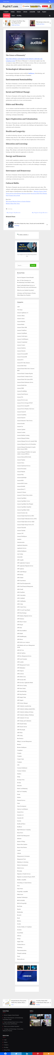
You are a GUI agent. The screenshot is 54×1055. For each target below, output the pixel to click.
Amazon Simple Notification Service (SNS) (27, 518)
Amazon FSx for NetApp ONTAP (25, 403)
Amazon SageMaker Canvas (23, 501)
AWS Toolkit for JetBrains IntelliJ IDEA (26, 709)
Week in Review (21, 959)
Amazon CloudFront (21, 330)
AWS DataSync (20, 619)
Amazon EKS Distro (22, 365)
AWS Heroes (20, 639)
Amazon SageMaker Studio (23, 510)
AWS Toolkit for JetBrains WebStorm (25, 715)
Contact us (6, 1044)
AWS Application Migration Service (25, 566)
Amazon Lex (20, 426)
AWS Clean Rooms (21, 580)
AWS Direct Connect (22, 621)
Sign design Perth (35, 193)
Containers (19, 762)
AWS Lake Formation (22, 659)
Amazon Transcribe (21, 527)
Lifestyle (25, 12)
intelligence (31, 73)
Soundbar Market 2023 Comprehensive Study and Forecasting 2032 (42, 1002)
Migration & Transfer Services (24, 874)
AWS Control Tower (21, 607)
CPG (18, 765)
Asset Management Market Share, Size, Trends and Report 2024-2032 (32, 223)
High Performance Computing (24, 829)
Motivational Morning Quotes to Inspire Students (18, 201)
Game (18, 803)
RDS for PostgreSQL (22, 903)
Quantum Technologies (22, 897)
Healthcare (19, 826)
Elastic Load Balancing (22, 788)
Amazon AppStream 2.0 (22, 312)
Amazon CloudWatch (22, 333)
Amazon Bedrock (21, 321)
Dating (18, 776)
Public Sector (20, 894)
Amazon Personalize (21, 468)
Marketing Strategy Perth (40, 191)
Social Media (20, 932)
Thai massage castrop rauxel (43, 22)
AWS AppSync (20, 568)
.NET (18, 306)
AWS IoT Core (20, 650)
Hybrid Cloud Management (23, 835)
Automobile (32, 12)
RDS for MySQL (21, 900)
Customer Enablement (22, 768)
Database (19, 774)
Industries (19, 838)
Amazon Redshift (21, 486)
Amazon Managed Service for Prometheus (26, 444)
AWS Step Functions (21, 694)
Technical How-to (21, 944)
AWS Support (20, 700)
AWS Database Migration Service (24, 616)
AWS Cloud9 (20, 589)
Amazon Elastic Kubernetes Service (25, 382)
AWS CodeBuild (21, 598)
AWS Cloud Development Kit (23, 583)
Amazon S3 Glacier (21, 492)
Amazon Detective (21, 351)
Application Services (21, 548)
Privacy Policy (6, 1)
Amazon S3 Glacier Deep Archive (24, 495)
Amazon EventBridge (22, 391)
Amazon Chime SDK (22, 327)
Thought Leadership (21, 953)
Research (19, 915)
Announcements (20, 542)
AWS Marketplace (21, 668)
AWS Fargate (20, 624)
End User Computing (22, 791)
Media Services (20, 868)
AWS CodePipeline (21, 601)
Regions (19, 909)
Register (44, 12)
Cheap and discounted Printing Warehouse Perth (18, 193)
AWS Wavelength (21, 729)
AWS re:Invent (20, 673)
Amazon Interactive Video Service (24, 420)
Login (38, 12)
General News (20, 812)
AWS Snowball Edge (22, 691)
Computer (6, 12)
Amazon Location (21, 432)
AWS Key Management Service (24, 656)
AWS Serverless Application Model (25, 682)
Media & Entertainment (22, 865)
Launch (19, 850)
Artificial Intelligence (22, 551)
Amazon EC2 (20, 359)
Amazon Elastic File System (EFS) (25, 379)
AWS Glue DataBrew (22, 630)
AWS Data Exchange (22, 613)
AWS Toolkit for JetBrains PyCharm (25, 712)
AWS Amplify (20, 560)
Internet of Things (21, 841)
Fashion (13, 12)
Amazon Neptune (21, 460)
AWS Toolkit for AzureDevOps (24, 706)
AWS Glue (19, 627)
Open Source (20, 888)
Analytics (19, 539)
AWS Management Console (23, 665)
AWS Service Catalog (22, 685)
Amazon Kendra (21, 423)
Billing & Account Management (24, 741)
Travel (13, 15)
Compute (19, 753)
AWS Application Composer (23, 563)
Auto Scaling (20, 554)
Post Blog (19, 15)
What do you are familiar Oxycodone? (25, 290)
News (18, 885)
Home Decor (20, 832)
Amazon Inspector (21, 417)
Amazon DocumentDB (22, 354)
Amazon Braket (20, 324)
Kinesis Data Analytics (22, 844)
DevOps (19, 782)
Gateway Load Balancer (22, 809)
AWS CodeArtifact (21, 595)
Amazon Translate (21, 530)
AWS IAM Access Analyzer (23, 642)
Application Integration (22, 545)
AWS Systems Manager (22, 703)
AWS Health (20, 633)
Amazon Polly (20, 474)
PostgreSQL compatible (22, 891)
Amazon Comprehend (22, 342)
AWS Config (20, 604)
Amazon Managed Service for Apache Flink (27, 441)
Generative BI (20, 818)
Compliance (20, 750)
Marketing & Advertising (22, 862)
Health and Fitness (16, 25)
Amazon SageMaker (21, 498)
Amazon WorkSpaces (22, 536)
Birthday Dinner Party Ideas (13, 203)
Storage (19, 938)
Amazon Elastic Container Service (24, 376)
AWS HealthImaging (21, 636)
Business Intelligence (22, 747)
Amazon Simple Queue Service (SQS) (25, 521)
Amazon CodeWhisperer (22, 339)
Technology (6, 15)
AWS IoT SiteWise (21, 653)
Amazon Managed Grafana (23, 438)
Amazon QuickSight (21, 477)
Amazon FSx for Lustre (22, 400)
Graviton (19, 821)
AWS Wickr (19, 732)
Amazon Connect (21, 345)
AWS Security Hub (21, 679)
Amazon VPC (20, 533)
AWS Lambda (20, 662)
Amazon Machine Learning (23, 435)
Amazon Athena (21, 315)
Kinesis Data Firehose (22, 847)
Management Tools (21, 859)
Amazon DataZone (21, 348)
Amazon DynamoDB (22, 357)
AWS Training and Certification (24, 721)
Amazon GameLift (21, 412)
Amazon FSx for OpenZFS (23, 406)
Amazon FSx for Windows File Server (25, 409)
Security (19, 924)
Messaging (19, 871)
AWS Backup (20, 574)
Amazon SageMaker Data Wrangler (25, 504)
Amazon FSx (20, 397)
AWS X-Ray (20, 735)
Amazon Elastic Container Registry (25, 373)
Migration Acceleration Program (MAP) (26, 877)
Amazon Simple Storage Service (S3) (25, 524)
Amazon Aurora (20, 318)
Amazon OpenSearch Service (23, 465)
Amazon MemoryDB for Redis (24, 457)
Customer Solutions (21, 771)
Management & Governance (23, 856)
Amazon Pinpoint (21, 471)
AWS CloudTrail (21, 592)
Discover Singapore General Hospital (25, 277)
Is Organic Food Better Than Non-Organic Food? (18, 22)
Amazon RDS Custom (22, 483)
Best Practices (20, 738)
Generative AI (20, 815)
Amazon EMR (20, 388)
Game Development (21, 806)
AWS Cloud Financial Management (25, 586)
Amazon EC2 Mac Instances (23, 362)
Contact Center (20, 759)
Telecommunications (21, 950)
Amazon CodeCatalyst (22, 336)
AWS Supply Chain (21, 697)
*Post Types (19, 309)
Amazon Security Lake (22, 513)
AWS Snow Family (21, 688)
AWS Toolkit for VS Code (23, 718)
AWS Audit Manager (22, 571)
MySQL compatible (21, 879)
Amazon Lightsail (21, 429)
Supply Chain (20, 941)
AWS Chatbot (20, 577)
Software (19, 935)
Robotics (19, 921)
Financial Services (21, 800)
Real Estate (19, 906)
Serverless (19, 929)
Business (19, 12)
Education (19, 785)
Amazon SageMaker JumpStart (24, 507)
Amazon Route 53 (21, 489)
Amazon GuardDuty (21, 414)
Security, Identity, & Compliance (24, 927)
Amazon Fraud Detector (22, 394)
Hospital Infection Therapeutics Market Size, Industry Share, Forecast (18, 1002)
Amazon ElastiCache (22, 385)
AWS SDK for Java (21, 676)
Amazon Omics (20, 463)
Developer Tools (20, 779)
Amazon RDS (20, 480)
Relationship (20, 912)
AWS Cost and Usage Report (23, 610)
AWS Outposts (20, 671)
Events (18, 794)
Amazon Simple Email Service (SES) (25, 516)
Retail (18, 918)
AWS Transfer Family (22, 723)
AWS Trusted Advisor (22, 726)
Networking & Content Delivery (24, 882)
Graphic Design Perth (14, 195)
